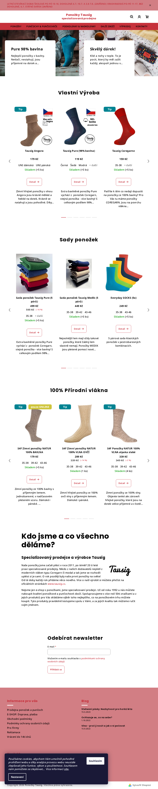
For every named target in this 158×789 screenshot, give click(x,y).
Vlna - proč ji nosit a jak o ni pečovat (103, 726)
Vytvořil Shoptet (142, 785)
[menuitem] (16, 26)
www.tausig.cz (56, 583)
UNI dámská (25, 165)
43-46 (88, 312)
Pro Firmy (13, 728)
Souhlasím (95, 761)
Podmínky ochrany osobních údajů (28, 723)
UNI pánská (43, 165)
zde (66, 769)
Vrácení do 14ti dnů (19, 736)
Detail (32, 181)
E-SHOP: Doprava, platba (22, 714)
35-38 (118, 165)
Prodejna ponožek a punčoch (25, 710)
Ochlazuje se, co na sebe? (96, 717)
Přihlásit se (56, 669)
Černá (64, 165)
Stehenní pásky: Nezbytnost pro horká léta (106, 709)
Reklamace (13, 732)
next (148, 161)
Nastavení (17, 777)
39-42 (79, 312)
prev (9, 161)
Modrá (83, 165)
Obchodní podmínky (19, 719)
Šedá (73, 165)
